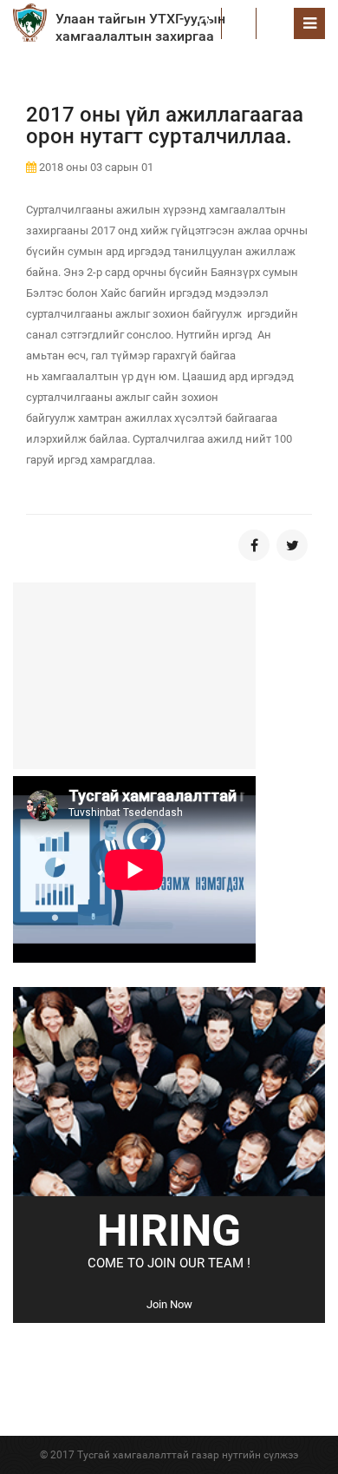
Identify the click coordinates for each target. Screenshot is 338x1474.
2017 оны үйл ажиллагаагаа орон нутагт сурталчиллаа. (164, 125)
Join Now (169, 1304)
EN (274, 23)
